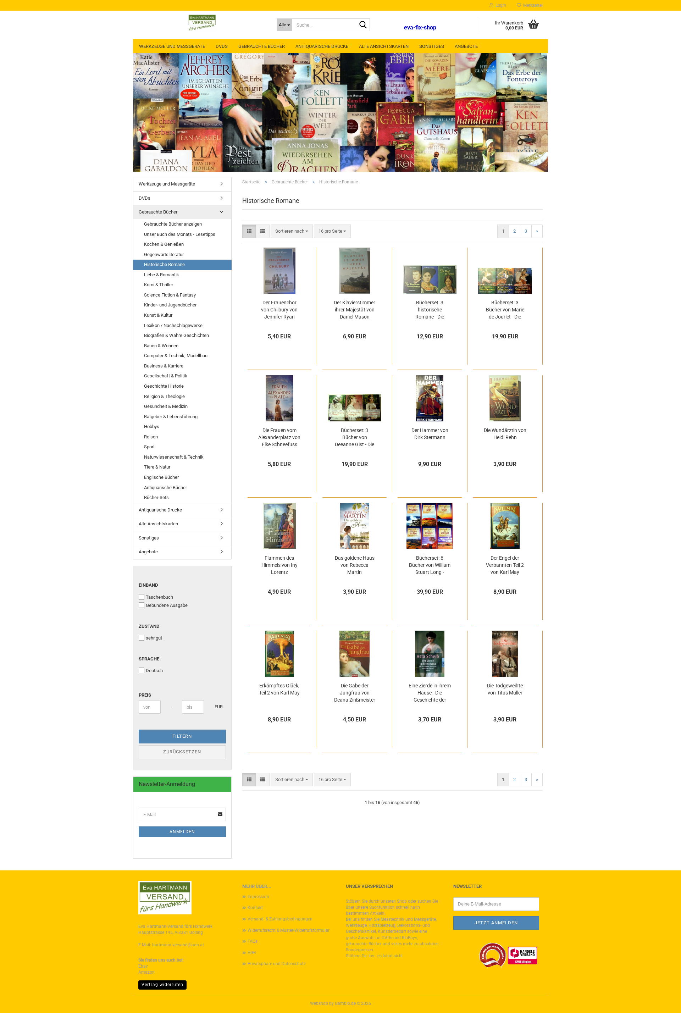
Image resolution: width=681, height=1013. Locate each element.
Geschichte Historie (164, 386)
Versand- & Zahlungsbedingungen (280, 919)
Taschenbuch (159, 597)
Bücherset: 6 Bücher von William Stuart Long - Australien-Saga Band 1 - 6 (429, 565)
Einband (148, 585)
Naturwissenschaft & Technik (174, 457)
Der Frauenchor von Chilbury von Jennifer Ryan (279, 310)
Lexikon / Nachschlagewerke (173, 325)
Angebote (466, 46)
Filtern (182, 736)
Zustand (149, 626)
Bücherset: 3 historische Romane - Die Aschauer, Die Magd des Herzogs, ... (430, 310)
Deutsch (154, 670)
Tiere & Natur (157, 467)
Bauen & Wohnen (161, 345)
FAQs (253, 941)
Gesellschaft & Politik (165, 375)
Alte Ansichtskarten (384, 46)
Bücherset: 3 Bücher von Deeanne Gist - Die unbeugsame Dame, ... (354, 437)
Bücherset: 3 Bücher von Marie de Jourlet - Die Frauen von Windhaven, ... (505, 310)
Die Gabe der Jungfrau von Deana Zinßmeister (354, 693)
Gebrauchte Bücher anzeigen (173, 224)
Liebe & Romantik (161, 274)
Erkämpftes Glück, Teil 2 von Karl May (279, 689)
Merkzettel (532, 5)
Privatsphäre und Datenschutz (277, 963)
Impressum (258, 896)
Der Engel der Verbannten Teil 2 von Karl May (505, 565)
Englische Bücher (161, 477)
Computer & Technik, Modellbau (175, 355)
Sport (149, 446)
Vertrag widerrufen (162, 984)
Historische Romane (164, 264)
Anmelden (182, 831)
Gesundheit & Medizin (166, 406)
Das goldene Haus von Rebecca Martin (355, 565)
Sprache (149, 659)
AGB (252, 952)
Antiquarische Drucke (321, 46)
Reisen (151, 436)
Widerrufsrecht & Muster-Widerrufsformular (289, 930)
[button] (249, 231)
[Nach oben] (661, 1002)
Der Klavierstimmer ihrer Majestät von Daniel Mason (354, 310)
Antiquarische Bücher (165, 487)
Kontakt (255, 907)
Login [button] (499, 5)
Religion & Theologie (164, 396)
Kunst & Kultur (158, 315)
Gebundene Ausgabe (167, 605)
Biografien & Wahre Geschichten (176, 335)
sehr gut (154, 638)
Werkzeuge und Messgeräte (172, 46)
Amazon (146, 972)
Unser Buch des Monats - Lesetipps (179, 234)
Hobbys (151, 426)
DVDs (222, 46)
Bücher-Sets (156, 497)
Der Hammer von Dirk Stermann (429, 433)
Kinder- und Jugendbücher (170, 305)
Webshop (319, 1003)
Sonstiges (431, 46)
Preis (145, 695)
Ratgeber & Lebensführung (171, 416)
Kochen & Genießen (164, 244)
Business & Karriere (163, 366)
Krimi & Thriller (158, 284)
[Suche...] (363, 25)
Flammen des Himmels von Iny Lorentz (279, 565)
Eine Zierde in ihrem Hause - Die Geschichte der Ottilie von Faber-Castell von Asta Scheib (430, 693)
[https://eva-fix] (202, 23)
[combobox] (292, 231)
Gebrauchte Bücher (261, 46)
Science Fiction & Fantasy (170, 295)
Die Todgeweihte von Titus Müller (505, 689)
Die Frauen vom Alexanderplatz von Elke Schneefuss (279, 437)
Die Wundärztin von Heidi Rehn (505, 433)
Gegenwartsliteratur (164, 254)
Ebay (143, 966)
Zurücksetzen (182, 751)
